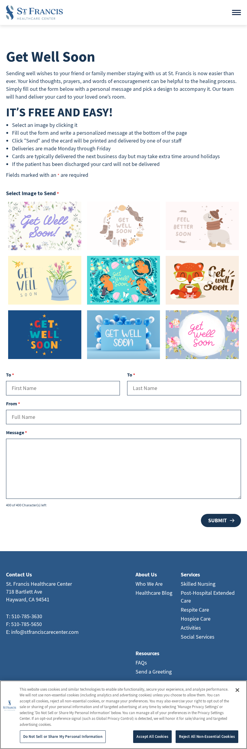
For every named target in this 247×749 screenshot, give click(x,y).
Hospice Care (196, 618)
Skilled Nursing (198, 583)
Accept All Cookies (152, 736)
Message (16, 432)
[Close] (237, 690)
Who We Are (149, 583)
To (10, 375)
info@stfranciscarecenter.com (45, 631)
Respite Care (195, 609)
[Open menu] (236, 12)
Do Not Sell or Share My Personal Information (62, 736)
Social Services (197, 636)
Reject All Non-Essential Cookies (207, 736)
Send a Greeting (154, 671)
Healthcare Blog (154, 592)
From (13, 404)
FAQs (141, 662)
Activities (191, 627)
